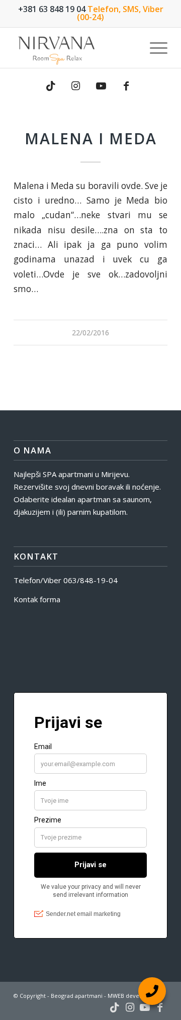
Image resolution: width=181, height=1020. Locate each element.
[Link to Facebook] (126, 86)
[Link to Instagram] (75, 86)
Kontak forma (37, 599)
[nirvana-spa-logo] (75, 48)
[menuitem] (153, 48)
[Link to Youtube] (101, 86)
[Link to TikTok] (50, 86)
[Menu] (153, 48)
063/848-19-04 (90, 580)
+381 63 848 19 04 (51, 9)
